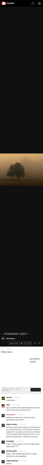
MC (3, 462)
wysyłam (35, 390)
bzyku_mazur (11, 424)
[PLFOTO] (8, 3)
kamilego (10, 441)
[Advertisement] (16, 372)
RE (3, 338)
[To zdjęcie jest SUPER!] (22, 343)
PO (3, 452)
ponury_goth (11, 451)
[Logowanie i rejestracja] (40, 3)
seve (8, 405)
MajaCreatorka (12, 461)
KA (3, 442)
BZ (3, 425)
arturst (9, 397)
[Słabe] (30, 343)
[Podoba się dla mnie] (25, 343)
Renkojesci (10, 338)
